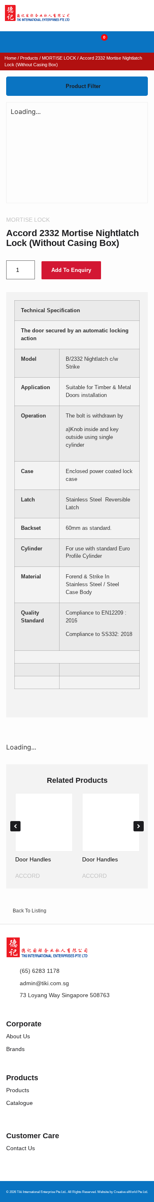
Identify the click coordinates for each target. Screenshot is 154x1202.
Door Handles (33, 859)
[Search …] (10, 42)
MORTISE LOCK (59, 58)
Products (29, 58)
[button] (144, 42)
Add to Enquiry (71, 270)
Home (10, 58)
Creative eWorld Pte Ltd (130, 1192)
